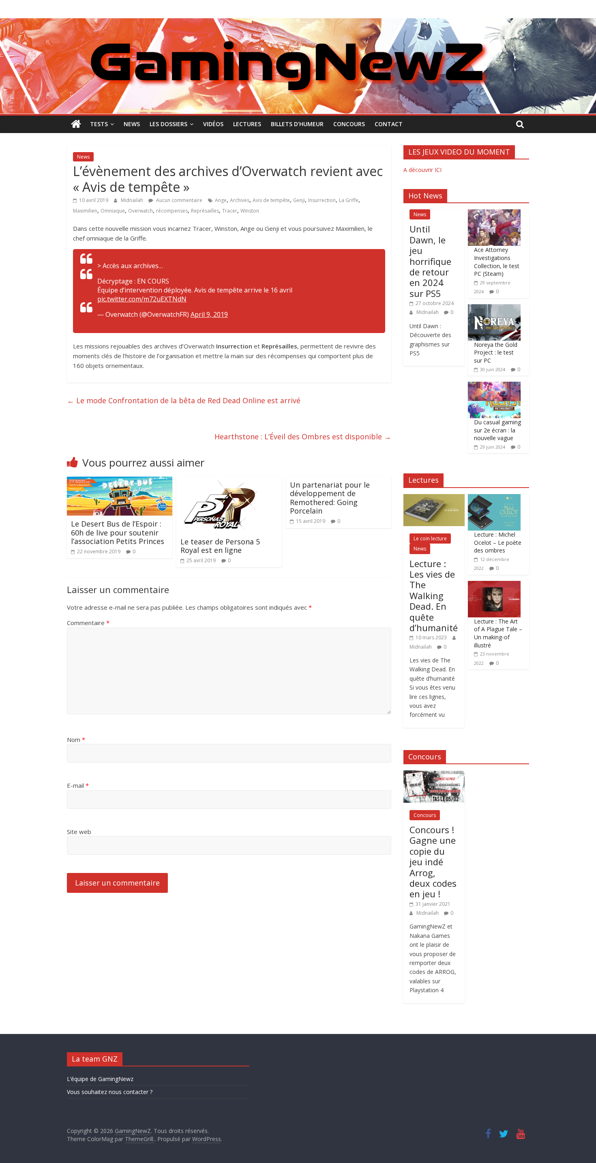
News (132, 124)
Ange (221, 200)
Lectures (247, 124)
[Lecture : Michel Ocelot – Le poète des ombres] (494, 498)
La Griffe (348, 200)
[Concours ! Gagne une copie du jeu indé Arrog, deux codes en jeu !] (434, 774)
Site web (79, 832)
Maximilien (85, 210)
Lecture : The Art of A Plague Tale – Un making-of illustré (498, 633)
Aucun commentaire (178, 200)
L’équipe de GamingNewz (100, 1079)
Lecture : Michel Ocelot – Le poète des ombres (497, 542)
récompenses (172, 210)
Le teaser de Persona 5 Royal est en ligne (220, 546)
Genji (299, 200)
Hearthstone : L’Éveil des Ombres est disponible (302, 436)
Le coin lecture (430, 538)
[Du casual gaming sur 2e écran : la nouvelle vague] (494, 386)
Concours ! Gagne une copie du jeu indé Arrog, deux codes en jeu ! (433, 861)
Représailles (205, 210)
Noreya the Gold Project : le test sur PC (495, 352)
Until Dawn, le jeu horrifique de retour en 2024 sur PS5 (430, 261)
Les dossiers (168, 124)
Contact (389, 124)
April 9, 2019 (209, 314)
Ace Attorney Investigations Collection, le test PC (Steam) (496, 261)
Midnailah (132, 200)
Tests (99, 124)
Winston (249, 210)
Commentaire (88, 623)
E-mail (78, 785)
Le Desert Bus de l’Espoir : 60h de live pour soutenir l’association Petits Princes (117, 532)
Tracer (229, 210)
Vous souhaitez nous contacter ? (109, 1092)
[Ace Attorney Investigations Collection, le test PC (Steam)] (494, 213)
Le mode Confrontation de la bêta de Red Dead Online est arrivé (183, 400)
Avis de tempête (271, 200)
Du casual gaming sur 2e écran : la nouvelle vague (497, 430)
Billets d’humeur (297, 124)
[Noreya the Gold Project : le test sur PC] (494, 308)
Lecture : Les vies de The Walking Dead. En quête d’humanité (433, 595)
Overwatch (140, 210)
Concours (349, 124)
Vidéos (213, 124)
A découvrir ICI (422, 170)
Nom (76, 739)
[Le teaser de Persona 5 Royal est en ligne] (221, 481)
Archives (239, 200)
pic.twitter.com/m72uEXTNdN (142, 299)
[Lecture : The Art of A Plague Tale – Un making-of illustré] (494, 585)
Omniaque (113, 210)
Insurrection (322, 200)
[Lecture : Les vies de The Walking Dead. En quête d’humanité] (434, 498)
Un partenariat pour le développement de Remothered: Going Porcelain (330, 498)
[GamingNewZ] (298, 23)
